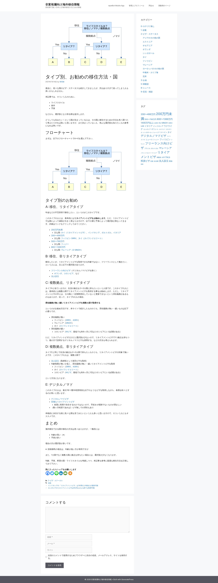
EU (160, 123)
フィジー (65, 244)
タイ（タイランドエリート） (90, 238)
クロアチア (162, 129)
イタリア (117, 232)
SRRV (68, 320)
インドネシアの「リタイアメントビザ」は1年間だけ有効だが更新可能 (73, 485)
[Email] (65, 473)
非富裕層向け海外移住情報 (62, 4)
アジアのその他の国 (151, 38)
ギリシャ (154, 129)
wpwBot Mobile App (116, 6)
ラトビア (154, 153)
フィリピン (147, 61)
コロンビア (68, 273)
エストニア (147, 42)
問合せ (151, 6)
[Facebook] (48, 473)
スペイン (163, 132)
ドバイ (143, 140)
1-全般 (143, 30)
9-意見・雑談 (147, 92)
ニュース (149, 139)
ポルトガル (106, 232)
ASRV (75, 320)
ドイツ (169, 136)
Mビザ (68, 332)
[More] (70, 473)
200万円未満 (57, 230)
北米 (145, 76)
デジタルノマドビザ (60, 399)
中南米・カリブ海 (150, 72)
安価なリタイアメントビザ (62, 402)
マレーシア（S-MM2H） (72, 250)
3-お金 (144, 80)
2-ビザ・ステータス (55, 480)
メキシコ (143, 153)
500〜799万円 (57, 241)
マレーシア (147, 65)
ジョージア (156, 132)
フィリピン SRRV (68, 238)
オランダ (58, 273)
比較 (49, 483)
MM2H (69, 323)
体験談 (159, 157)
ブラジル (147, 148)
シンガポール (148, 53)
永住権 (156, 161)
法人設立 (55, 276)
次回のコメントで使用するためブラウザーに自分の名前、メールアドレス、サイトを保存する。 (87, 556)
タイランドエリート (68, 326)
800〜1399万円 (58, 247)
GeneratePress (127, 579)
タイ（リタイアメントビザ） (73, 232)
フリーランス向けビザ (61, 270)
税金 (170, 161)
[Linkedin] (61, 473)
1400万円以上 (147, 122)
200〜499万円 (57, 235)
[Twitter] (52, 473)
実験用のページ (164, 6)
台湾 (163, 157)
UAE (142, 126)
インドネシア (94, 232)
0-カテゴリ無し (148, 26)
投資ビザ (145, 161)
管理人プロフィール (136, 6)
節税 (142, 164)
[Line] (56, 473)
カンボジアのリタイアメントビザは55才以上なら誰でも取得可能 (71, 488)
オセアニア (147, 45)
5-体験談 (145, 84)
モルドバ (148, 153)
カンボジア (147, 129)
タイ (145, 57)
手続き (167, 157)
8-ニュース (146, 88)
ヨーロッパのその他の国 (153, 68)
